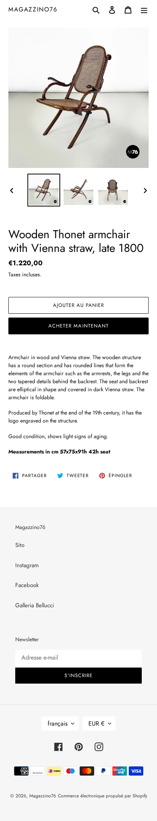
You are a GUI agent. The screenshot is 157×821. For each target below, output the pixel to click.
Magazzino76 (33, 9)
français (57, 723)
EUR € (96, 723)
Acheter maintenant (78, 325)
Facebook (27, 585)
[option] (44, 190)
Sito (19, 545)
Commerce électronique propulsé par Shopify (102, 795)
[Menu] (144, 9)
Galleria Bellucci (34, 605)
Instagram (27, 565)
